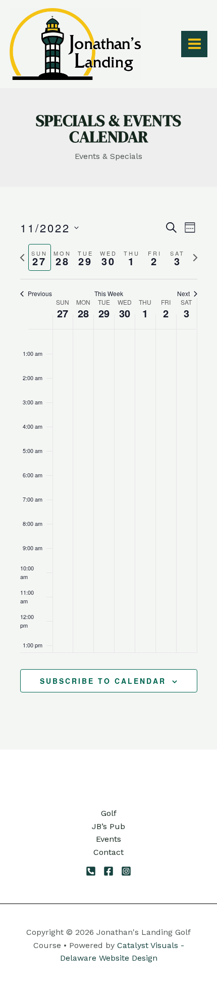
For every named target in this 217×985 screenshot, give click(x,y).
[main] (108, 468)
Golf (109, 813)
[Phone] (91, 871)
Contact (108, 852)
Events (108, 839)
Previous (40, 294)
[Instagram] (126, 871)
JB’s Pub (108, 826)
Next (183, 294)
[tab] (39, 257)
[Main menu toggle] (194, 44)
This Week (108, 294)
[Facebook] (108, 871)
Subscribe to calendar (103, 681)
